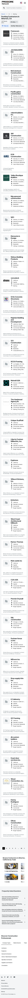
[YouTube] (14, 977)
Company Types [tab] (6, 942)
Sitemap (3, 991)
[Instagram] (11, 977)
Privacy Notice (4, 983)
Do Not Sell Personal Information (8, 988)
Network (5, 4)
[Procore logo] (8, 2)
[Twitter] (7, 977)
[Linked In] (1, 977)
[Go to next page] (24, 848)
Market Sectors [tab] (17, 942)
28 (21, 848)
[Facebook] (4, 977)
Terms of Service (5, 986)
